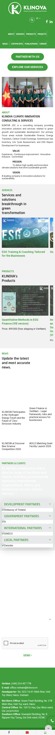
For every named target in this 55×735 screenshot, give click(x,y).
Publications (31, 43)
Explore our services (27, 67)
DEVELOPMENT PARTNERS (22, 504)
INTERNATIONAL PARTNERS (23, 527)
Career (42, 43)
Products (31, 33)
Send (27, 655)
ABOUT (11, 33)
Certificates (17, 43)
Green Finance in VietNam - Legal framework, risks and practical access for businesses (40, 414)
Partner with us (27, 56)
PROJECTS (42, 33)
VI (37, 18)
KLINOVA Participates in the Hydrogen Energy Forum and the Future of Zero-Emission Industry (13, 418)
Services (20, 33)
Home (4, 34)
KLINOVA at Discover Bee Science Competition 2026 (13, 446)
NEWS (5, 43)
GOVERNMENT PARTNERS (21, 516)
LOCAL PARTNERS (16, 539)
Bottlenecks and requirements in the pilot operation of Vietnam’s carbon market (25, 372)
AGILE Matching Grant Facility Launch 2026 (40, 445)
